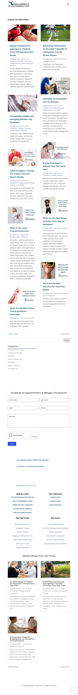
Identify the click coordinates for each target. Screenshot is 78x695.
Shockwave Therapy (22, 528)
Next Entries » (65, 334)
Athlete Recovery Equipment (22, 505)
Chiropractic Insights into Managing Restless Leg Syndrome (22, 119)
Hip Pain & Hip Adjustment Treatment (55, 528)
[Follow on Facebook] (9, 450)
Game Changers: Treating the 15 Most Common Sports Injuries (22, 174)
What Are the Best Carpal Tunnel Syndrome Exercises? (22, 311)
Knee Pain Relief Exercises (22, 513)
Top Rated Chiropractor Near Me (22, 497)
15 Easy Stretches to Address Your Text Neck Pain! (54, 166)
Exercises (18, 63)
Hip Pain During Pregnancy (22, 509)
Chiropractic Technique (17, 61)
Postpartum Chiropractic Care (22, 536)
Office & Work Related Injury (22, 540)
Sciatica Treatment (55, 532)
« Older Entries (13, 334)
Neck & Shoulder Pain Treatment (55, 544)
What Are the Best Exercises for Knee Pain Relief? (54, 286)
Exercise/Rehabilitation (55, 524)
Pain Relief (13, 65)
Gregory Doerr (16, 59)
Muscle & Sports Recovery (55, 540)
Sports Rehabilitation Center (22, 501)
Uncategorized (13, 369)
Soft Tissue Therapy (22, 544)
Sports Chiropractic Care (22, 524)
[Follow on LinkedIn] (17, 450)
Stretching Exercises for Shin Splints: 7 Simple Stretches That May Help (54, 584)
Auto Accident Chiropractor (55, 536)
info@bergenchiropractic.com (26, 485)
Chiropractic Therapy (15, 353)
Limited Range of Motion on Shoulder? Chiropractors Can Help (22, 584)
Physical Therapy (13, 365)
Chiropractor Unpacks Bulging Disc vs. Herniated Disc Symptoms (22, 639)
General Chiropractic (27, 63)
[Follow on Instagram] (13, 450)
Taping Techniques (22, 547)
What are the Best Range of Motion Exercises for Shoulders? (55, 221)
